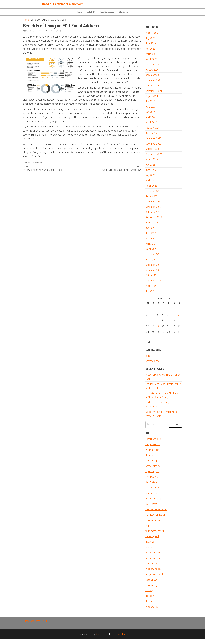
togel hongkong (152, 471)
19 (158, 326)
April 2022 (150, 243)
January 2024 (152, 133)
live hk (46, 620)
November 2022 (153, 206)
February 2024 (152, 127)
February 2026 (152, 64)
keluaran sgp (151, 460)
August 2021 (151, 285)
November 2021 (153, 270)
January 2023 (152, 196)
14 (168, 320)
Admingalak (47, 31)
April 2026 (150, 53)
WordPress (101, 634)
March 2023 (151, 185)
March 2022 (151, 248)
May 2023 (150, 175)
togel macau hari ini (154, 531)
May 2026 (150, 48)
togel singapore (33, 620)
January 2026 (152, 69)
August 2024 (151, 96)
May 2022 (150, 238)
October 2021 (152, 275)
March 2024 (151, 122)
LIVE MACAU (151, 476)
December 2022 (153, 201)
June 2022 (150, 233)
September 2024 (153, 90)
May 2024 (150, 111)
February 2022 (152, 254)
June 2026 (150, 43)
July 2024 (150, 101)
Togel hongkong (153, 438)
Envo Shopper (122, 634)
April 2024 (150, 117)
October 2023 (152, 148)
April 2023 (150, 180)
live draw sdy (151, 606)
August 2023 (151, 159)
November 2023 (153, 143)
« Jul (147, 342)
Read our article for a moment (62, 4)
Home (79, 12)
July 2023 (150, 164)
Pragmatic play (152, 449)
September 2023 (153, 154)
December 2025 (153, 75)
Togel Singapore (107, 12)
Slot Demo (123, 12)
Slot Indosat (151, 503)
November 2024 (153, 80)
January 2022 (152, 259)
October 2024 (152, 85)
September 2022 (153, 217)
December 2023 (153, 138)
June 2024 (150, 106)
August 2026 (151, 32)
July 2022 (150, 227)
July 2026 (150, 38)
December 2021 (153, 264)
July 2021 (150, 291)
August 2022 (151, 222)
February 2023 (152, 191)
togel (147, 355)
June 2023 (150, 170)
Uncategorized (36, 162)
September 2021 (153, 280)
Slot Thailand (151, 482)
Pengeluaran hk (152, 444)
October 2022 (152, 212)
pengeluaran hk (152, 465)
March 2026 (151, 59)
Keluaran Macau (153, 487)
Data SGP (91, 12)
